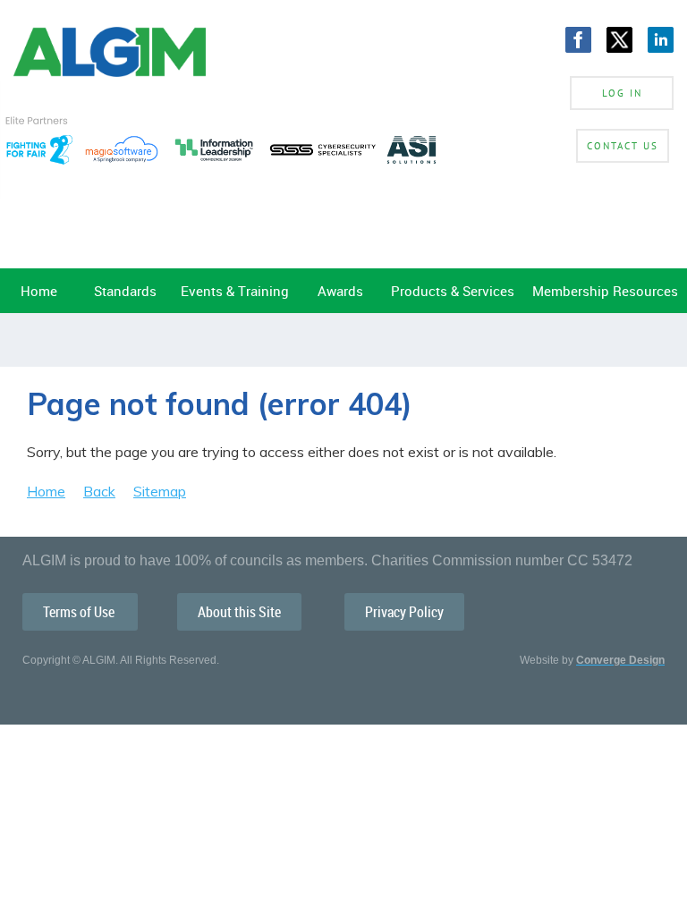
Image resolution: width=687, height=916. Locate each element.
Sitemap (159, 491)
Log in (622, 93)
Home (46, 491)
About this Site (239, 612)
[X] (619, 40)
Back (99, 491)
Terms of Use (80, 612)
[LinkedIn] (661, 40)
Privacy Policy (404, 612)
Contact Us (622, 146)
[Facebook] (578, 40)
